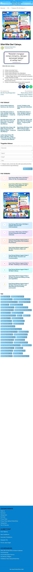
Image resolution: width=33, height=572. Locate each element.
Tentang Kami (4, 523)
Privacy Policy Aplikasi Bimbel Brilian (9, 521)
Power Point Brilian (6, 323)
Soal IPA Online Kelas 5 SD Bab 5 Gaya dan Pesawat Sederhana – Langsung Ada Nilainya (8, 122)
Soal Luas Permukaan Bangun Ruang (10, 345)
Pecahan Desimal (6, 321)
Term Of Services (5, 525)
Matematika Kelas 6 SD (7, 310)
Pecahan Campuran (17, 318)
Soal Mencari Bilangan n (7, 348)
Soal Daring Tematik (6, 342)
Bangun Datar (5, 296)
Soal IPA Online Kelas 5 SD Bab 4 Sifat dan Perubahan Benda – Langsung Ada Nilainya (24, 122)
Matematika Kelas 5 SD (21, 307)
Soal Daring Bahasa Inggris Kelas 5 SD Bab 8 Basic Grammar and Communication (18, 256)
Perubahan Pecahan (18, 321)
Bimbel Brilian (16, 2)
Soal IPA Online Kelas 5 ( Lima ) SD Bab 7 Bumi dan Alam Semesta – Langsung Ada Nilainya (8, 114)
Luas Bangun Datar (24, 302)
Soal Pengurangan (19, 350)
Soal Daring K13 (22, 337)
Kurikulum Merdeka (6, 299)
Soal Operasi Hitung (6, 350)
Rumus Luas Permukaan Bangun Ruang (11, 329)
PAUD (19, 315)
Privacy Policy (4, 519)
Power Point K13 (18, 323)
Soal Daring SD (19, 339)
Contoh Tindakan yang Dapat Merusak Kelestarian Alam (24, 107)
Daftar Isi (3, 511)
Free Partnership (4, 552)
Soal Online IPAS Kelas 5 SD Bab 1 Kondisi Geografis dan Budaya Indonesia (18, 233)
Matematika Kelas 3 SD (7, 307)
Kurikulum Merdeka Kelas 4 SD (9, 302)
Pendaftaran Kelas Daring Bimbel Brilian (10, 558)
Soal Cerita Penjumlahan (20, 334)
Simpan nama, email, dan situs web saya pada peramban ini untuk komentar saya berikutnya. (16, 164)
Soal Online (19, 348)
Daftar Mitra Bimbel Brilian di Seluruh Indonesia (12, 550)
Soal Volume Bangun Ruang (21, 356)
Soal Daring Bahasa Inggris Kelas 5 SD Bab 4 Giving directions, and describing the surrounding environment (18, 286)
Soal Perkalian (17, 353)
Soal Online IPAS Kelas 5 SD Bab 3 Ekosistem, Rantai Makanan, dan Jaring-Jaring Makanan (18, 185)
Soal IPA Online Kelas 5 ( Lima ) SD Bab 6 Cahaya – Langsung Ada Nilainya (24, 113)
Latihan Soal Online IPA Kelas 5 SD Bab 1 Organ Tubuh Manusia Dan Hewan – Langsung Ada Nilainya (8, 137)
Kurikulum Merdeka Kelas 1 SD (22, 299)
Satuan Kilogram (23, 331)
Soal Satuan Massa (6, 356)
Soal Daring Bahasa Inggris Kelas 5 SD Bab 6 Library (18, 270)
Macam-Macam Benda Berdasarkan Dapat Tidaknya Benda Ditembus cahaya (25, 93)
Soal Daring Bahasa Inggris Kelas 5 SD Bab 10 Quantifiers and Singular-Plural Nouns (19, 241)
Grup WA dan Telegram (6, 556)
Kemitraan (3, 517)
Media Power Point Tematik (8, 315)
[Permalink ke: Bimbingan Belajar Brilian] (2, 47)
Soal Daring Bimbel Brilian (8, 337)
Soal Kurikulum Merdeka (20, 342)
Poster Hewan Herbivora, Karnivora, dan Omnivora (7, 106)
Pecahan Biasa (5, 318)
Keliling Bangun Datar (17, 296)
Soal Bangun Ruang (6, 334)
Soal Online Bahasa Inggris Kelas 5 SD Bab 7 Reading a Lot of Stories (18, 263)
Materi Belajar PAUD (17, 312)
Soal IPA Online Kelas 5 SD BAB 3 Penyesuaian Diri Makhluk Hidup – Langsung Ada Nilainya (8, 129)
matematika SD (5, 312)
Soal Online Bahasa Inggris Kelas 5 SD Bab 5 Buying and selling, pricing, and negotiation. (19, 277)
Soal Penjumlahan (6, 353)
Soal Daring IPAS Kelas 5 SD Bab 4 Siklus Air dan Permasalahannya (18, 178)
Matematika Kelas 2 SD (16, 304)
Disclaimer (3, 513)
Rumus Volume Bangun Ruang (9, 331)
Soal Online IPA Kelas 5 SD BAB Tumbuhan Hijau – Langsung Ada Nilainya (24, 128)
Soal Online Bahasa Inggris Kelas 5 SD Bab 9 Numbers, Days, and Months (18, 249)
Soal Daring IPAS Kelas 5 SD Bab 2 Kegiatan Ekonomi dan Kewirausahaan (18, 225)
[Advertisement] (16, 432)
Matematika (5, 304)
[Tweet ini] (23, 86)
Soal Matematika (26, 345)
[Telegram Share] (27, 86)
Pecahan (26, 315)
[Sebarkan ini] (20, 86)
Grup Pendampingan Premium (7, 554)
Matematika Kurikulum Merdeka (23, 310)
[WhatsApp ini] (30, 86)
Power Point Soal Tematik (8, 326)
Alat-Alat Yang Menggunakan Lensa (8, 92)
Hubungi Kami (4, 515)
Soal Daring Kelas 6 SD (7, 339)
